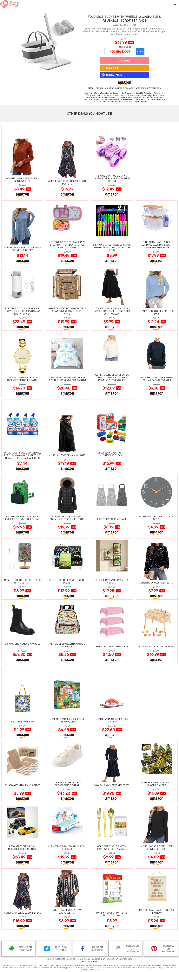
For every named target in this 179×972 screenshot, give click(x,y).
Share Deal (109, 68)
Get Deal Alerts (114, 75)
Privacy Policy (89, 961)
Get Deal (124, 60)
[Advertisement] (157, 161)
